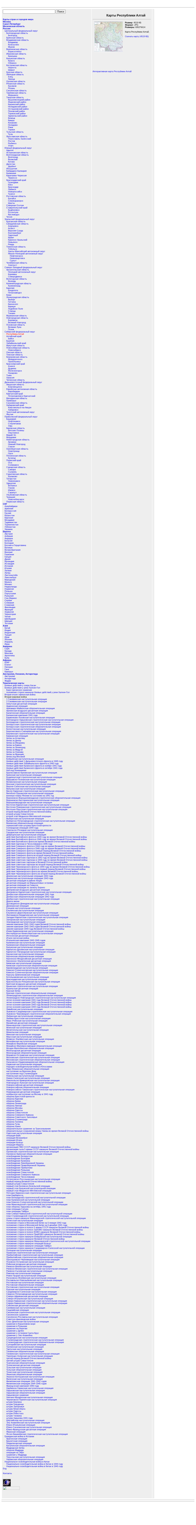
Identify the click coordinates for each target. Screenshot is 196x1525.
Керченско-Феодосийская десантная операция (29, 959)
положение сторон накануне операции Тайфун (28, 1246)
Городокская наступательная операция (25, 832)
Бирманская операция (17, 736)
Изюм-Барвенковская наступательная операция (29, 931)
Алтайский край (13, 336)
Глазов (11, 488)
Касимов (12, 86)
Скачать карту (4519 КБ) (137, 36)
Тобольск (12, 249)
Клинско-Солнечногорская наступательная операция (32, 970)
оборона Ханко (13, 1126)
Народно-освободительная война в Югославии (29, 1066)
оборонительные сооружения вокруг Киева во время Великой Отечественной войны (47, 1131)
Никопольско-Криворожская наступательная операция (33, 1080)
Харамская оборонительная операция (24, 1459)
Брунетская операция (16, 1441)
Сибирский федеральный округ (20, 332)
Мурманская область (16, 315)
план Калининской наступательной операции (28, 1200)
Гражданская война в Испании (19, 1436)
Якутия (9, 414)
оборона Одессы (14, 1110)
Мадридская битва (15, 1448)
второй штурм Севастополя (19, 814)
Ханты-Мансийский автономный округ (26, 251)
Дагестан (10, 164)
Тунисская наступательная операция (24, 1372)
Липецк (11, 79)
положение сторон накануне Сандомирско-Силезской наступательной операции (45, 1248)
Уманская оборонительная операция (24, 1374)
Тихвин (11, 313)
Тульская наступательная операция (23, 1367)
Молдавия (9, 520)
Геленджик (13, 182)
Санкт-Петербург (12, 24)
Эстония (9, 623)
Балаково (12, 476)
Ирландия (9, 561)
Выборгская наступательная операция (25, 818)
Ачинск (11, 366)
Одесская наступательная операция (24, 1133)
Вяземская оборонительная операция (24, 823)
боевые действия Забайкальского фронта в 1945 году (32, 763)
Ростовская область (16, 196)
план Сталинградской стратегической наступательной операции (37, 1216)
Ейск (10, 185)
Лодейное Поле (15, 309)
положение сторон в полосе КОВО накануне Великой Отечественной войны (43, 1232)
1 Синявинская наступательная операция (26, 699)
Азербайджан (11, 506)
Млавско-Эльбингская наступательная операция (30, 1039)
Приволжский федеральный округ (21, 417)
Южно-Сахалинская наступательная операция (29, 1427)
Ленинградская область (17, 297)
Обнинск (12, 63)
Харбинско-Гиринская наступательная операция (29, 1388)
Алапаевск (13, 226)
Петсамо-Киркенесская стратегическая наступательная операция (38, 1193)
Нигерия (9, 667)
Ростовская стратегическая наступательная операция (32, 1287)
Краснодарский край (16, 180)
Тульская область (15, 132)
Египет (8, 665)
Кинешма (12, 56)
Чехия (8, 616)
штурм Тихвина (14, 1416)
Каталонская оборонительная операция (25, 1445)
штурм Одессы (13, 1411)
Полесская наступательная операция (24, 1220)
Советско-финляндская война (21, 1319)
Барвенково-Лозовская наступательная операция (30, 717)
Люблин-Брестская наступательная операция (28, 1018)
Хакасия (10, 377)
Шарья (11, 70)
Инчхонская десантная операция (22, 936)
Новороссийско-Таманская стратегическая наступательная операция (40, 1089)
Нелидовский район (17, 106)
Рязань (11, 88)
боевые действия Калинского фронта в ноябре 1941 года (34, 766)
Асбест (11, 228)
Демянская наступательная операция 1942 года (29, 876)
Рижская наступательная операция (23, 1273)
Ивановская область (16, 54)
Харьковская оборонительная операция (25, 1393)
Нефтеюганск (16, 256)
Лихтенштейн (11, 575)
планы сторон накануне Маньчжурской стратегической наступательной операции (46, 1218)
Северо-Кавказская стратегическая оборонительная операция (36, 1303)
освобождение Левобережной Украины (25, 1163)
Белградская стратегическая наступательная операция (33, 722)
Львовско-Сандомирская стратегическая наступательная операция (39, 1011)
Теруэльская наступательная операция (25, 1457)
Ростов (11, 141)
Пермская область (15, 501)
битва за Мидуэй (14, 750)
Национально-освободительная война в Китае (27, 1462)
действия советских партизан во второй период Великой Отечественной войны (45, 864)
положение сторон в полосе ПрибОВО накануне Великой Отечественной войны (45, 1234)
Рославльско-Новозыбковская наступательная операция (34, 1280)
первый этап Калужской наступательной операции (31, 1188)
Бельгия (8, 541)
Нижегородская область (17, 439)
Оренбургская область (17, 449)
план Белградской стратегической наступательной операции (35, 1197)
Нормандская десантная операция (23, 1092)
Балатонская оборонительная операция (25, 713)
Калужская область (15, 58)
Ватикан (8, 547)
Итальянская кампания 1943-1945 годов (25, 940)
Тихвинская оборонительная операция (25, 1351)
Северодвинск (15, 276)
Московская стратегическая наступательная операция (33, 1057)
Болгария (9, 543)
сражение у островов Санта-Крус (22, 1333)
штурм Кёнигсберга (15, 1409)
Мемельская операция (17, 1032)
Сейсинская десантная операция (22, 1305)
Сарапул (12, 492)
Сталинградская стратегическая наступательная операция (35, 1340)
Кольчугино (13, 44)
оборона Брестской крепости (20, 1096)
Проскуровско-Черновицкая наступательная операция (33, 1259)
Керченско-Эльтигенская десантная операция (28, 961)
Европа (7, 531)
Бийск (11, 338)
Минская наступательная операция (23, 1034)
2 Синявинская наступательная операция (26, 701)
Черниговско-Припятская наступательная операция (31, 1399)
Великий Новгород (17, 322)
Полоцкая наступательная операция (24, 1250)
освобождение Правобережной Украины (25, 1165)
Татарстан (11, 479)
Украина (8, 529)
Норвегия (9, 589)
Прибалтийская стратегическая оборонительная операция (34, 1257)
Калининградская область (18, 283)
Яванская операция (15, 1432)
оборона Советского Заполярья (21, 1117)
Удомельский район (17, 116)
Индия (8, 630)
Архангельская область (17, 270)
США (7, 648)
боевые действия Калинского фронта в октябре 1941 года (34, 768)
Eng (5, 1468)
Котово (11, 162)
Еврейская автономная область (21, 389)
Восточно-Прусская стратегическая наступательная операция (36, 809)
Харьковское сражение (17, 1395)
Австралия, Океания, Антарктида (20, 674)
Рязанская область (15, 83)
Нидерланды (11, 586)
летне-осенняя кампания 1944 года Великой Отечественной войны (39, 1007)
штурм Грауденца (15, 1404)
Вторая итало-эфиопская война (20, 694)
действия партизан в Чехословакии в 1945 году (29, 844)
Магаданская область (16, 398)
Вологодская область (16, 279)
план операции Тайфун (17, 1211)
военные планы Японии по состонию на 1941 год (30, 795)
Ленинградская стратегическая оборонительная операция (34, 995)
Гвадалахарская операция (19, 1443)
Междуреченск (15, 359)
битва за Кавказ (14, 745)
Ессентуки (13, 212)
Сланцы (12, 311)
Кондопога (13, 290)
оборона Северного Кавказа (19, 1115)
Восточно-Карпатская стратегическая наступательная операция (37, 805)
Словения (9, 605)
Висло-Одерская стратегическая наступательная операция (35, 791)
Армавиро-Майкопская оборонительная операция (30, 708)
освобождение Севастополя (20, 1172)
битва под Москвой (15, 756)
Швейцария (10, 619)
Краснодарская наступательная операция (26, 979)
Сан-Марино (11, 598)
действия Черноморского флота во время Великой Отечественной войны (42, 871)
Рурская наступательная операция (23, 1289)
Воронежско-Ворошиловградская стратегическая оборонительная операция (43, 798)
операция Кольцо (14, 1142)
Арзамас (12, 442)
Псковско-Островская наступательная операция (30, 1262)
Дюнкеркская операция (17, 906)
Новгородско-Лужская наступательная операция (30, 1083)
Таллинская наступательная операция (25, 1347)
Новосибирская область (18, 348)
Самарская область (15, 467)
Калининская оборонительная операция (25, 945)
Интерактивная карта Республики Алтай (112, 71)
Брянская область (15, 38)
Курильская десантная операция (22, 988)
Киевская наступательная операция (23, 963)
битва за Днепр (13, 740)
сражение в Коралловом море (20, 1324)
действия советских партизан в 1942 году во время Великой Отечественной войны (46, 857)
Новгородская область (17, 318)
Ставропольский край (16, 208)
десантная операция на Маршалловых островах (29, 883)
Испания (9, 566)
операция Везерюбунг (17, 1138)
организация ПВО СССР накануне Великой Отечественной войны (38, 1147)
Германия (9, 554)
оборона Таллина (14, 1122)
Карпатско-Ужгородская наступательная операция (31, 952)
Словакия (9, 603)
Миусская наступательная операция (24, 1037)
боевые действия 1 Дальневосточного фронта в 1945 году (34, 761)
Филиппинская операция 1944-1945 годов (26, 1383)
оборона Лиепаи (14, 1106)
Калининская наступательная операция (25, 942)
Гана (7, 669)
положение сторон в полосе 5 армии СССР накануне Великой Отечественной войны (47, 1227)
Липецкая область (15, 74)
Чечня (9, 217)
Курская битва (13, 991)
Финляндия (10, 607)
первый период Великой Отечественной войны (29, 1181)
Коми (8, 295)
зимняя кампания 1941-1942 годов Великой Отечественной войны (38, 924)
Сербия (8, 600)
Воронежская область (16, 49)
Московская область (14, 26)
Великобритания (12, 550)
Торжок (11, 129)
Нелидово (13, 125)
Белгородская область (17, 33)
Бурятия (10, 341)
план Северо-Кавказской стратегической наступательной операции (39, 1213)
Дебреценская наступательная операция (26, 835)
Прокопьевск (14, 361)
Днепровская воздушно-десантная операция (28, 890)
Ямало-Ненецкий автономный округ (25, 253)
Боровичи (12, 320)
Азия (5, 626)
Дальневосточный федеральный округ (23, 382)
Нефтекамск (14, 421)
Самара (12, 469)
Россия (6, 28)
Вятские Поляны (16, 430)
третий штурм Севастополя (19, 1360)
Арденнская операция (17, 706)
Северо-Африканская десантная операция (27, 1296)
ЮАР (7, 662)
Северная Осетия (15, 205)
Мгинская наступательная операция (24, 1027)
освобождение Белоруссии (19, 1156)
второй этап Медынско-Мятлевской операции (28, 816)
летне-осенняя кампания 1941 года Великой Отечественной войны (39, 1000)
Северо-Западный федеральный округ (23, 267)
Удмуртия (11, 483)
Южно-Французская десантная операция (26, 1429)
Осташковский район (18, 109)
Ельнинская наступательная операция (25, 910)
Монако (8, 584)
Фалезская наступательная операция (24, 1379)
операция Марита (14, 1145)
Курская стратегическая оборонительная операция (31, 993)
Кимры (11, 120)
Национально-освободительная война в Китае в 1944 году (34, 1464)
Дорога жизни (12, 901)
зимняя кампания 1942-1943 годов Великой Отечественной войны (38, 926)
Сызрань (12, 472)
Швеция (8, 621)
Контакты (7, 1473)
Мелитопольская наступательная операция (27, 1030)
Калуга (11, 61)
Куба (7, 658)
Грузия (8, 513)
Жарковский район (17, 102)
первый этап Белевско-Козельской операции (28, 1186)
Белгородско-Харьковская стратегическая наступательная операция (40, 720)
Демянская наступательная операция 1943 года (29, 878)
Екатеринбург (14, 233)
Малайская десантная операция (22, 1023)
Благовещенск (15, 387)
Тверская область (15, 97)
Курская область (14, 72)
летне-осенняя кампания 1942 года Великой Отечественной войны (39, 1002)
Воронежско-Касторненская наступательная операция (32, 800)
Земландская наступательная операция (25, 922)
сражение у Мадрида (16, 1455)
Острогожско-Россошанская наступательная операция (33, 1179)
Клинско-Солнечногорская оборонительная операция (32, 972)
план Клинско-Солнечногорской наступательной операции (34, 1202)
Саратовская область (16, 474)
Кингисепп (13, 304)
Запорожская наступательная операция (25, 919)
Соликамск (13, 465)
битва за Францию (15, 754)
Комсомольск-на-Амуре (19, 407)
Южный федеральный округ (18, 148)
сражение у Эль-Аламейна (19, 1335)
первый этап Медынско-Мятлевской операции (28, 1190)
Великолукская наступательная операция (26, 782)
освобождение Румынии (18, 1170)
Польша (8, 591)
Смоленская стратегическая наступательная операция (33, 1312)
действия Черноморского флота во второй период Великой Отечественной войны (46, 874)
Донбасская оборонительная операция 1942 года (30, 897)
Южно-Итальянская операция (20, 1425)
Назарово (12, 373)
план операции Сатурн (17, 1209)
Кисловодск (13, 214)
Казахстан (10, 515)
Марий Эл (11, 435)
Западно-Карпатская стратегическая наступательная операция (37, 917)
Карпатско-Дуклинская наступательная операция (30, 949)
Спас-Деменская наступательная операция (27, 1321)
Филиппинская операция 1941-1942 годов (26, 1381)
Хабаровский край (15, 405)
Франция (9, 609)
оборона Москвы (14, 1108)
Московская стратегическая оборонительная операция (33, 1060)
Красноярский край (15, 364)
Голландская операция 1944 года (22, 828)
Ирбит (11, 237)
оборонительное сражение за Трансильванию (28, 1128)
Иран (7, 644)
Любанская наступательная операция (24, 1016)
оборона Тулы (13, 1124)
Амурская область (15, 384)
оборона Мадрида (15, 1450)
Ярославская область (16, 136)
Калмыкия (11, 173)
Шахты (11, 203)
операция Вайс (13, 1135)
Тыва (8, 375)
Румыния (9, 596)
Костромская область (16, 65)
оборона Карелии (14, 1099)
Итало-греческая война (17, 938)
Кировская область (15, 428)
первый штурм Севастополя (20, 1184)
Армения (9, 508)
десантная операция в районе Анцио (24, 880)
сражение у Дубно (15, 1331)
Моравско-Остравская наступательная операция (30, 1055)
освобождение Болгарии (18, 1158)
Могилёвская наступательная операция (25, 1041)
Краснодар (13, 187)
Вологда (12, 281)
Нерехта (12, 67)
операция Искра (14, 1140)
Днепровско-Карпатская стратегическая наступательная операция (38, 892)
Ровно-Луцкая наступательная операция (26, 1275)
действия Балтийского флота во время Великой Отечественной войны (40, 841)
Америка (7, 646)
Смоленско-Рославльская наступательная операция (32, 1317)
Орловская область (15, 81)
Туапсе (11, 194)
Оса (10, 462)
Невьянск (12, 242)
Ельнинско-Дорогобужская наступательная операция (32, 913)
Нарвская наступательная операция (24, 1064)
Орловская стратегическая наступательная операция (32, 1151)
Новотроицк (14, 451)
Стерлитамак (14, 423)
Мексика (9, 653)
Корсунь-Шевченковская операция (23, 975)
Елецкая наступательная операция (23, 908)
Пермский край (13, 460)
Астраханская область (17, 152)
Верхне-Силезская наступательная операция (28, 786)
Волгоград (13, 157)
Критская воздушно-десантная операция (26, 984)
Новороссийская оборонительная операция (27, 1087)
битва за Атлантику (15, 738)
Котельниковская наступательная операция (27, 977)
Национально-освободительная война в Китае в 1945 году (34, 1466)
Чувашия (10, 497)
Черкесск (12, 178)
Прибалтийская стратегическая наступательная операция (34, 1255)
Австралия (10, 676)
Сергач (11, 446)
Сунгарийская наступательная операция (26, 1344)
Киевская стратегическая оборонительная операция (31, 965)
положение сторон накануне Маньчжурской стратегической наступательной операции (48, 1241)
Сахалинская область (16, 403)
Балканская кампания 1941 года (22, 715)
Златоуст (12, 265)
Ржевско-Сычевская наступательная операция (29, 1271)
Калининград (14, 286)
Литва (7, 573)
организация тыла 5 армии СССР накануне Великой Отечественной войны (42, 1149)
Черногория (10, 614)
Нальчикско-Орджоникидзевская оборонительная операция (35, 1062)
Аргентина (10, 655)
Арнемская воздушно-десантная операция (27, 710)
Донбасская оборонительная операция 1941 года (30, 894)
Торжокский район (17, 113)
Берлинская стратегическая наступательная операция (33, 733)
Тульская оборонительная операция (24, 1370)
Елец (10, 77)
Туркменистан (11, 524)
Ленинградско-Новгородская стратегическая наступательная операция (41, 998)
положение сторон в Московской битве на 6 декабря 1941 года (36, 1225)
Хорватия (9, 612)
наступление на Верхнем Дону (21, 1071)
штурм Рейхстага (14, 1413)
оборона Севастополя (17, 1112)
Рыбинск (12, 143)
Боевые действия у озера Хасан (20, 685)
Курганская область (15, 221)
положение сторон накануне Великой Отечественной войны (35, 1239)
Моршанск (13, 95)
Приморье (11, 400)
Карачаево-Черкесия (16, 175)
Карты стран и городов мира (18, 19)
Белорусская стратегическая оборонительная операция (33, 727)
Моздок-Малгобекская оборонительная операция (30, 1048)
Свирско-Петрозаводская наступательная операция (31, 1294)
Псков (11, 329)
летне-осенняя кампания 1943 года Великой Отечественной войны (39, 1004)
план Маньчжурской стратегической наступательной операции (36, 1204)
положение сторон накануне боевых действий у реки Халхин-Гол (37, 692)
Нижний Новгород (16, 444)
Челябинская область (16, 263)
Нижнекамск (14, 481)
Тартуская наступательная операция (24, 1349)
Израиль (9, 642)
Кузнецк (12, 458)
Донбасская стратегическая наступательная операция (33, 899)
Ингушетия (11, 168)
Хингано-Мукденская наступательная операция (29, 1397)
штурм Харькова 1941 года (19, 1418)
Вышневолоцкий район (19, 100)
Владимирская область (17, 40)
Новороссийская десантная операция (24, 1085)
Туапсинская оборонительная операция (25, 1363)
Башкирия (11, 419)
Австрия (9, 534)
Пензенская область (16, 456)
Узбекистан (10, 527)
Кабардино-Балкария (16, 171)
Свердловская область (17, 224)
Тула (10, 134)
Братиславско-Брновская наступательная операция (31, 772)
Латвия (8, 570)
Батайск (12, 198)
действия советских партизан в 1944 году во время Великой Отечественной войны (46, 860)
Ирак (7, 637)
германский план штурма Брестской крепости (28, 825)
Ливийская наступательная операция (24, 1009)
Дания (8, 559)
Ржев (10, 127)
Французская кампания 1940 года (22, 1386)
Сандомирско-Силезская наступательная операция (31, 1292)
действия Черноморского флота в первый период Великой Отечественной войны (46, 869)
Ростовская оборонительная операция (25, 1285)
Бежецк (11, 118)
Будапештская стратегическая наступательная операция (34, 777)
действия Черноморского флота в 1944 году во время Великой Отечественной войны (48, 867)
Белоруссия (10, 511)
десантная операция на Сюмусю (22, 885)
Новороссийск (15, 191)
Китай (7, 628)
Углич (10, 145)
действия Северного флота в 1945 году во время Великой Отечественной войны (45, 848)
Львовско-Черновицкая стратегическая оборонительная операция (38, 1014)
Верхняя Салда (15, 230)
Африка (7, 660)
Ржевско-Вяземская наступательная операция (29, 1266)
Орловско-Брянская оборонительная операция (29, 1154)
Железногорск (15, 371)
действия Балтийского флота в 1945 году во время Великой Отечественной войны (46, 839)
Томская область (14, 354)
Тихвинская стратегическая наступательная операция (33, 1354)
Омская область (14, 352)
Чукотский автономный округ (20, 412)
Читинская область (15, 380)
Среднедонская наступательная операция (26, 1337)
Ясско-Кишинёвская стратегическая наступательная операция (37, 1434)
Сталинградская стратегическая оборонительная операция (35, 1342)
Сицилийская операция (17, 1310)
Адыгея (9, 150)
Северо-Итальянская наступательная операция (29, 1298)
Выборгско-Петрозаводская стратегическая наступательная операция (40, 821)
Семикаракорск (15, 201)
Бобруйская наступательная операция (25, 759)
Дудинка (12, 368)
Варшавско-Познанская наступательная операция (31, 779)
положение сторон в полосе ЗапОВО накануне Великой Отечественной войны (44, 1230)
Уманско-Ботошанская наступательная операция (30, 1377)
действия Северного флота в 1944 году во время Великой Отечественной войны (45, 846)
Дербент (12, 166)
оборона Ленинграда (16, 1103)
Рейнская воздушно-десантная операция (26, 1264)
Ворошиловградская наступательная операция (29, 802)
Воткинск (12, 485)
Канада (8, 651)
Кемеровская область (16, 357)
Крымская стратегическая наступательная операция (32, 986)
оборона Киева (13, 1101)
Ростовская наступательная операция (25, 1282)
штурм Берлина (14, 1402)
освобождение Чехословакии (20, 1177)
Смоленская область (16, 90)
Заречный (13, 235)
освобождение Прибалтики (19, 1168)
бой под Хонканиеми (16, 770)
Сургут (13, 260)
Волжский (12, 159)
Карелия (10, 288)
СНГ (5, 504)
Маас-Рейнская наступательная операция (26, 1021)
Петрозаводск (15, 292)
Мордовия (11, 437)
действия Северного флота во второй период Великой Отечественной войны (44, 855)
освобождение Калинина (18, 1161)
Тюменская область (16, 247)
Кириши (12, 306)
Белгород (12, 35)
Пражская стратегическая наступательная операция (32, 1253)
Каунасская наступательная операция (25, 954)
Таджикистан (11, 522)
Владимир (13, 42)
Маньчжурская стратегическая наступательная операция (34, 1025)
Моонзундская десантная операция (23, 1050)
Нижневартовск (17, 258)
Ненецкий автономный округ (22, 272)
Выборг (11, 299)
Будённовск (14, 210)
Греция (8, 557)
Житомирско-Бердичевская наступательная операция (32, 915)
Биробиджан (14, 391)
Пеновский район (16, 111)
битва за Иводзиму (15, 743)
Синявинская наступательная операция (25, 1308)
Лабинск (12, 189)
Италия (8, 568)
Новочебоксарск (16, 499)
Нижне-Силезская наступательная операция (28, 1078)
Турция (8, 635)
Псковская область (15, 325)
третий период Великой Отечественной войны (28, 1358)
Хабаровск (13, 410)
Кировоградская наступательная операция (27, 968)
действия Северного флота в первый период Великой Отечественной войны (43, 851)
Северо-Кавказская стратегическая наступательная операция (36, 1301)
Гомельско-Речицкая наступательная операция (29, 830)
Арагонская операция (16, 1439)
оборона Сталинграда (16, 1119)
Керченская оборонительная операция (25, 956)
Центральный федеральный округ (21, 31)
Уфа (10, 426)
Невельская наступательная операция (25, 1076)
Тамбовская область (16, 93)
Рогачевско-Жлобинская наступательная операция (31, 1278)
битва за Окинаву (15, 752)
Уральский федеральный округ (20, 219)
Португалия (10, 593)
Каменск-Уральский (17, 240)
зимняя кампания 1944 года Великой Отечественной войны (35, 929)
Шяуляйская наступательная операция (25, 1420)
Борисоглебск (14, 51)
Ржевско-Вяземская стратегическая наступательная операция (37, 1269)
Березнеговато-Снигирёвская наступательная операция (33, 731)
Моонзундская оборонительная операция (26, 1053)
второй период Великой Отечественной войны (28, 812)
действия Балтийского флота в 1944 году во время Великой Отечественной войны (46, 837)
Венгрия (8, 552)
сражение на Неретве (16, 1328)
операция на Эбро (15, 1452)
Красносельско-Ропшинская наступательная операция (33, 981)
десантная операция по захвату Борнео (25, 887)
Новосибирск (14, 350)
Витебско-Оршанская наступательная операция (29, 793)
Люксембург (10, 577)
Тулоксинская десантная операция (23, 1365)
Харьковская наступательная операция (25, 1390)
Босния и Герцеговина (15, 545)
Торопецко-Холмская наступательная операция (29, 1356)
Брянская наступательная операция (24, 775)
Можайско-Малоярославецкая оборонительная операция (34, 1046)
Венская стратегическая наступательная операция (31, 784)
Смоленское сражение (17, 1315)
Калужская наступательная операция (24, 947)
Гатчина (12, 302)
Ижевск (11, 490)
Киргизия (9, 518)
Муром (11, 47)
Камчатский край (14, 394)
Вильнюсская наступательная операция (25, 789)
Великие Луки (14, 327)
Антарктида (10, 678)
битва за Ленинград (15, 747)
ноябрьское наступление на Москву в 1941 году (29, 1094)
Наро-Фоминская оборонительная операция (27, 1069)
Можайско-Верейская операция (21, 1044)
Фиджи (8, 681)
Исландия (9, 563)
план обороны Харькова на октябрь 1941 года (28, 1207)
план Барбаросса (14, 1195)
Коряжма (12, 274)
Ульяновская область (16, 495)
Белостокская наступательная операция (26, 729)
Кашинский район (16, 104)
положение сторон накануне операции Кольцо (28, 1243)
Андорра (9, 538)
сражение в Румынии (16, 1326)
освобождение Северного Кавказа (22, 1174)
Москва (7, 21)
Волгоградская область (17, 155)
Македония (10, 580)
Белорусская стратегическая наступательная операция (33, 724)
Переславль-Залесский (19, 139)
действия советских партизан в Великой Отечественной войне (37, 862)
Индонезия (10, 632)
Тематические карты (13, 683)
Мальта (8, 582)
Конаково (12, 123)
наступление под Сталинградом (21, 1073)
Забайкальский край (16, 343)
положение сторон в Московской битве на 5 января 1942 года (36, 1223)
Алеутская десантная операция (21, 704)
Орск (10, 453)
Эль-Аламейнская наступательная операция (28, 1422)
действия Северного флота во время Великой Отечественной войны (40, 853)
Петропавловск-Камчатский (21, 396)
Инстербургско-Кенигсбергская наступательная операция (34, 933)
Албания (9, 536)
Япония (8, 639)
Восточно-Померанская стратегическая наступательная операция (38, 807)
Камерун (9, 671)
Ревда (11, 244)
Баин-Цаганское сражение (19, 690)
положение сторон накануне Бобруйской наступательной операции (39, 1236)
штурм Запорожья (15, 1406)
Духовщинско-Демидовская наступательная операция (32, 903)
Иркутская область (15, 345)
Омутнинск (13, 433)
